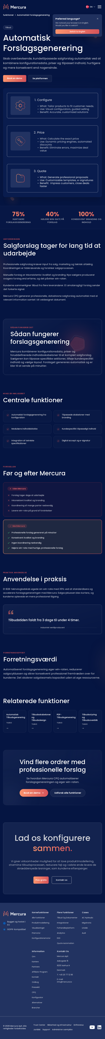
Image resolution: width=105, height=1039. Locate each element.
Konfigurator (37, 997)
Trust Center (39, 1025)
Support (46, 1029)
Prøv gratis (41, 880)
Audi (84, 933)
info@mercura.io (64, 982)
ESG (58, 938)
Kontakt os (61, 880)
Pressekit (36, 987)
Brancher (36, 1007)
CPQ (34, 992)
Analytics (61, 933)
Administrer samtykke (62, 1029)
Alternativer (37, 1002)
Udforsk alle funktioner (67, 792)
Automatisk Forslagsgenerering (33, 15)
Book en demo (14, 78)
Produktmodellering (40, 922)
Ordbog (35, 982)
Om (33, 956)
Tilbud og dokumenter (67, 917)
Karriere (35, 961)
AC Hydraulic (87, 917)
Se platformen (40, 78)
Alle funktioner (38, 917)
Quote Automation (65, 943)
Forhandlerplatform (65, 928)
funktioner (8, 15)
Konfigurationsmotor (41, 938)
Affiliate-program (40, 972)
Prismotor (36, 933)
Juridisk (36, 1029)
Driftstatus (79, 1025)
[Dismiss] (97, 18)
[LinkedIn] (99, 1027)
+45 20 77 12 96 (66, 974)
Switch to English (77, 31)
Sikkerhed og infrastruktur (59, 1025)
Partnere (36, 966)
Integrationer (63, 922)
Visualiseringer (38, 928)
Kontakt (35, 977)
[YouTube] (92, 1027)
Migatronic (86, 922)
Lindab (85, 928)
